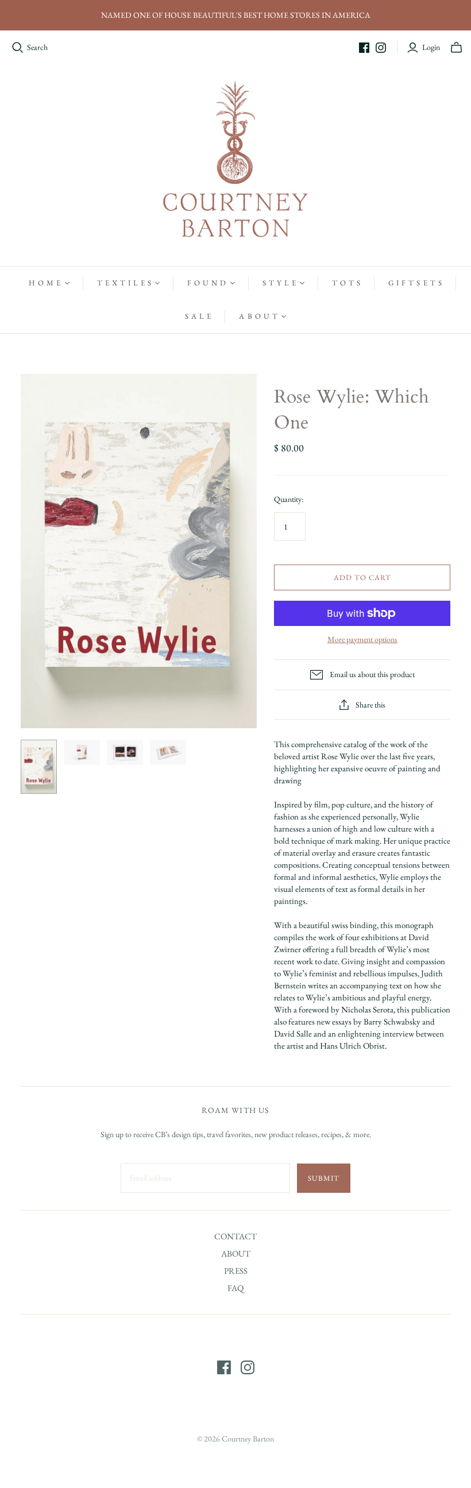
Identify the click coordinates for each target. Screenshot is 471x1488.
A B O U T (258, 316)
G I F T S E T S (415, 283)
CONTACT (235, 1236)
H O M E (45, 283)
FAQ (235, 1287)
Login (431, 47)
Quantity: (288, 499)
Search (37, 47)
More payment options (362, 639)
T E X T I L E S (124, 283)
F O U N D (206, 283)
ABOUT (235, 1253)
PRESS (236, 1270)
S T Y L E (279, 283)
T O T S (346, 283)
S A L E (198, 316)
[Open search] (18, 47)
